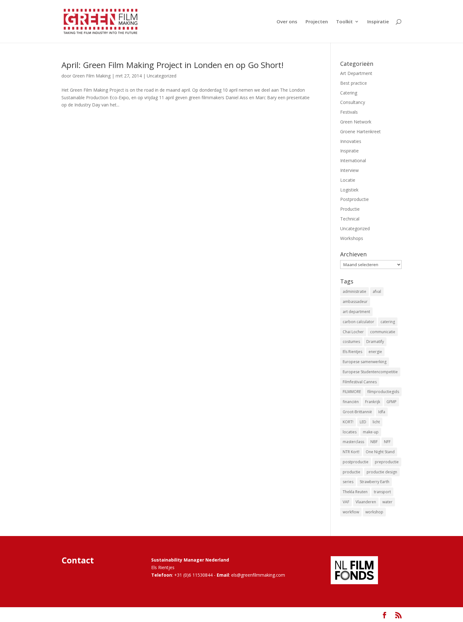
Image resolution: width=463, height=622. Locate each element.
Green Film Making (91, 76)
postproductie (356, 462)
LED (363, 422)
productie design (382, 472)
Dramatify (375, 341)
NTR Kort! (351, 451)
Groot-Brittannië (357, 411)
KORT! (348, 422)
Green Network (355, 122)
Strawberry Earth (374, 481)
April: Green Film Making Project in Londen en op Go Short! (172, 65)
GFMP (391, 401)
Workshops (351, 238)
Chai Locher (353, 331)
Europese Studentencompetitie (370, 371)
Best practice (353, 83)
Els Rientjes (352, 351)
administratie (354, 291)
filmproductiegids (383, 391)
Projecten (317, 22)
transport (382, 491)
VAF (346, 502)
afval (377, 291)
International (353, 160)
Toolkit (344, 22)
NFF (387, 441)
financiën (351, 401)
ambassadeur (355, 301)
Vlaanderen (366, 502)
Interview (349, 170)
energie (375, 351)
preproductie (387, 462)
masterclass (353, 441)
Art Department (356, 73)
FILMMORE (352, 391)
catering (387, 321)
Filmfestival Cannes (360, 382)
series (348, 481)
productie (351, 472)
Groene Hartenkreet (360, 131)
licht (376, 422)
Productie (350, 209)
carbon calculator (358, 321)
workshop (374, 512)
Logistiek (349, 190)
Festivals (349, 112)
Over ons (287, 22)
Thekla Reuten (355, 491)
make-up (371, 432)
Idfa (381, 411)
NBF (374, 441)
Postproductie (354, 199)
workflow (351, 512)
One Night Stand (380, 451)
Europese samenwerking (364, 361)
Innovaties (350, 141)
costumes (351, 341)
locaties (350, 432)
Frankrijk (372, 401)
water (387, 502)
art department (356, 311)
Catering (348, 93)
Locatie (347, 180)
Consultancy (352, 102)
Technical (349, 219)
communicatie (382, 331)
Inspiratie (378, 22)
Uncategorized (161, 76)
